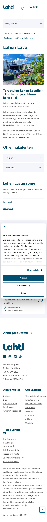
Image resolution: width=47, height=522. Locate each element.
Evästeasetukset (11, 461)
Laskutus (29, 411)
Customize (22, 285)
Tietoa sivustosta (11, 454)
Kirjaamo (29, 415)
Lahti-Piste (30, 407)
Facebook (7, 202)
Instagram (8, 208)
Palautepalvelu (32, 400)
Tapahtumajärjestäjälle (12, 38)
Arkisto (28, 419)
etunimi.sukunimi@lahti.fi (15, 375)
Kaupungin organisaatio (9, 444)
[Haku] (23, 8)
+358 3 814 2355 (10, 372)
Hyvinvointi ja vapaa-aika (22, 33)
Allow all (23, 278)
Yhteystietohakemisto (35, 396)
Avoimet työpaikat (12, 411)
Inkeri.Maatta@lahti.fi (16, 310)
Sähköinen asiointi (33, 403)
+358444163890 (14, 307)
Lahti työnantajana (12, 450)
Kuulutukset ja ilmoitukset (10, 405)
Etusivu (6, 33)
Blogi (5, 400)
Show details (33, 270)
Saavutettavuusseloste (13, 458)
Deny (23, 293)
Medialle (29, 423)
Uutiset (6, 396)
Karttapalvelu (9, 439)
